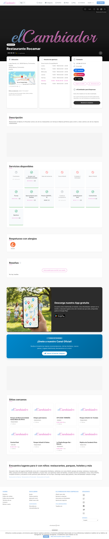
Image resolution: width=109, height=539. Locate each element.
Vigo (21, 2)
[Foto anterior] (85, 9)
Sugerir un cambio (80, 83)
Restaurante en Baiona (15, 477)
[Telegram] (83, 509)
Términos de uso (7, 500)
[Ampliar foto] (104, 9)
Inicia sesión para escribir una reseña (54, 270)
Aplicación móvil (33, 498)
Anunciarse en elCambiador (63, 498)
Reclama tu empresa (87, 102)
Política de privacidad (8, 498)
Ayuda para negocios (61, 500)
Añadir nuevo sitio (33, 500)
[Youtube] (83, 513)
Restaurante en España (43, 477)
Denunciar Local (95, 83)
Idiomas (84, 517)
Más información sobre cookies (60, 536)
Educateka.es (32, 506)
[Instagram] (83, 502)
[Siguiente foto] (94, 9)
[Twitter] (83, 498)
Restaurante (11, 44)
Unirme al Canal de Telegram (56, 353)
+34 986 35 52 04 (81, 63)
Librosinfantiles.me (34, 508)
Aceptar (46, 536)
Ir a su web (79, 66)
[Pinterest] (83, 506)
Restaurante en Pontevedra (29, 477)
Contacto (5, 502)
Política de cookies (7, 496)
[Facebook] (83, 495)
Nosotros (5, 494)
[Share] (100, 53)
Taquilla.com (59, 506)
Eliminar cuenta (7, 504)
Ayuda (30, 494)
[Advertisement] (54, 145)
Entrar (101, 2)
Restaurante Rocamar (101, 12)
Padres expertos (33, 496)
